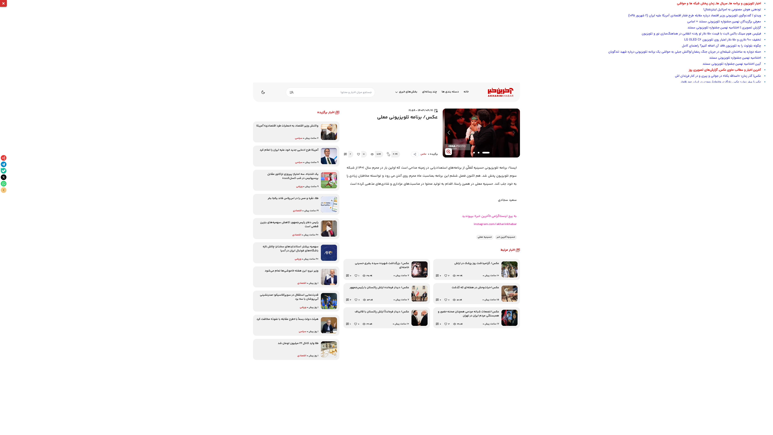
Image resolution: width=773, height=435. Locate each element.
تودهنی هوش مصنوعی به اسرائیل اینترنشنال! (732, 9)
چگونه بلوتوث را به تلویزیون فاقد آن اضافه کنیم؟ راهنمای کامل (721, 45)
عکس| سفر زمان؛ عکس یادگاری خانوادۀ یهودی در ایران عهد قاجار (721, 82)
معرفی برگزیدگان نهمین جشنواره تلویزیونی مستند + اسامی (724, 21)
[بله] (3, 171)
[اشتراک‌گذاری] (3, 158)
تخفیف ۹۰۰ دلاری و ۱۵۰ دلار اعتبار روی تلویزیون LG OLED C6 (722, 39)
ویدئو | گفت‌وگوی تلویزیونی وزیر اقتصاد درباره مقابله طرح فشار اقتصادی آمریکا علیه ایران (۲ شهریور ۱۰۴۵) (694, 15)
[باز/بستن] (3, 190)
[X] (3, 177)
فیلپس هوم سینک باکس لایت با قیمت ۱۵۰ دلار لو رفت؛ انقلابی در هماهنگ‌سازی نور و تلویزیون (701, 33)
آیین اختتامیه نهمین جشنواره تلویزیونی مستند (732, 63)
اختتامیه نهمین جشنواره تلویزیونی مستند (735, 57)
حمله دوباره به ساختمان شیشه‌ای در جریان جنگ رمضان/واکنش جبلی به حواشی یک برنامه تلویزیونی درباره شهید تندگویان (684, 51)
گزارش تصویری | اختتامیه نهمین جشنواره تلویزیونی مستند (724, 27)
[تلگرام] (3, 164)
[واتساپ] (3, 183)
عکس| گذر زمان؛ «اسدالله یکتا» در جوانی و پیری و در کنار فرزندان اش (718, 76)
